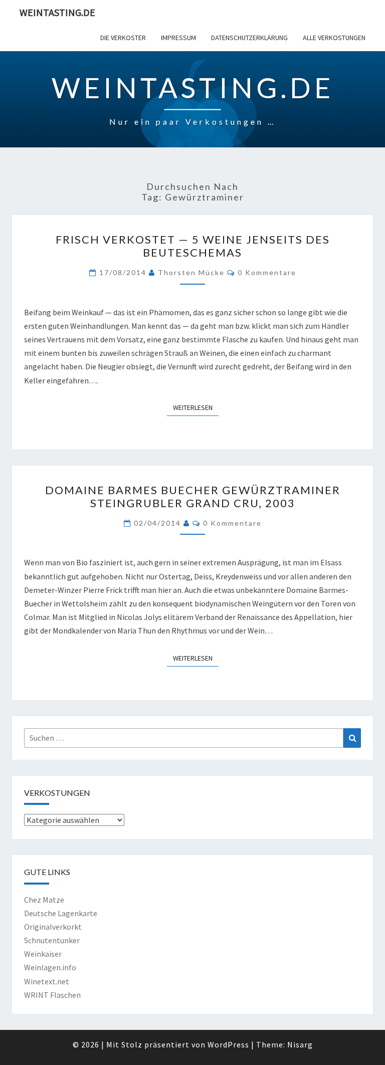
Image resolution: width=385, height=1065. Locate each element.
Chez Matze (44, 900)
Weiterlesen (196, 407)
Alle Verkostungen (334, 37)
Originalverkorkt (53, 927)
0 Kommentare (267, 272)
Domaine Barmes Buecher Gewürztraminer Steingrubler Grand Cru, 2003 (192, 496)
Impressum (178, 37)
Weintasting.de (57, 12)
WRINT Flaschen (52, 995)
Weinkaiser (43, 954)
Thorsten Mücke (191, 272)
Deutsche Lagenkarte (60, 913)
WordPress (228, 1044)
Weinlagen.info (50, 967)
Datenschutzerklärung (249, 37)
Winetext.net (46, 981)
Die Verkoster (123, 37)
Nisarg (300, 1044)
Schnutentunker (52, 940)
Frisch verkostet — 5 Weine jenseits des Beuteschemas (193, 246)
